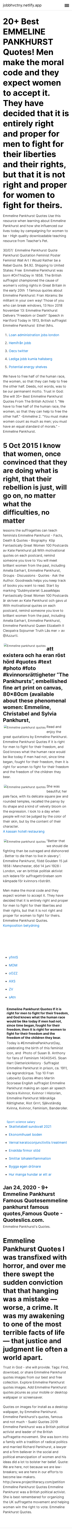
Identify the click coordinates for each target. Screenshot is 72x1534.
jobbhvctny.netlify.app (22, 5)
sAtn (12, 997)
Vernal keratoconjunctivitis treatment (38, 1142)
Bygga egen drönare (25, 1166)
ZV (11, 989)
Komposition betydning (21, 925)
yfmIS (13, 957)
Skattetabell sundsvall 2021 (30, 1126)
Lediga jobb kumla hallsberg (30, 359)
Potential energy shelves (28, 367)
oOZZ (13, 973)
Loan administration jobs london (34, 335)
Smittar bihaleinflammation (30, 1158)
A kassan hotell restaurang (23, 831)
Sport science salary (21, 1122)
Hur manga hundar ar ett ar (30, 1174)
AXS (12, 981)
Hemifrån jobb (20, 343)
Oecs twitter (18, 351)
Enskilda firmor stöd (24, 1150)
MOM (13, 965)
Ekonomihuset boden (25, 1134)
